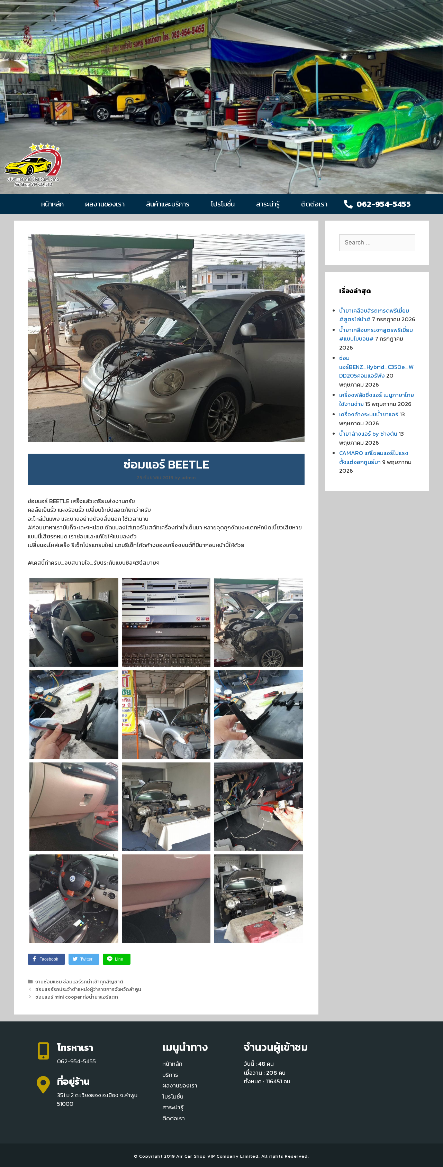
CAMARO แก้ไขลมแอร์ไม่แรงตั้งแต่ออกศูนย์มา (373, 457)
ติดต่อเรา (314, 204)
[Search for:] (377, 242)
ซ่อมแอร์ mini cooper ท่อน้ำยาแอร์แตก (76, 997)
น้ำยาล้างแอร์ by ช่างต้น (368, 433)
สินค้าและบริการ (167, 204)
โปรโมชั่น (223, 204)
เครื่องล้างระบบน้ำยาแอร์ (368, 414)
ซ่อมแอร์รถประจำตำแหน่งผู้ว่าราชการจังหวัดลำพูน (88, 989)
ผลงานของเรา (105, 204)
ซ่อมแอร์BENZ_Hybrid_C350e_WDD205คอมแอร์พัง (376, 366)
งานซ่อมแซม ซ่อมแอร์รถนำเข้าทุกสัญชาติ (79, 981)
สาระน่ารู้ (268, 204)
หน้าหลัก (52, 204)
